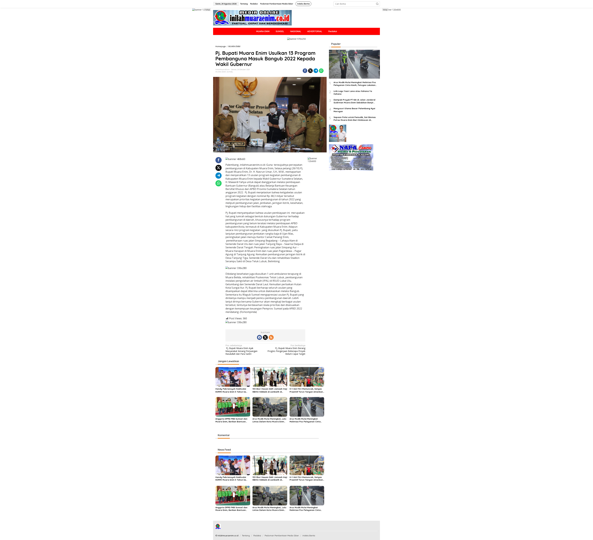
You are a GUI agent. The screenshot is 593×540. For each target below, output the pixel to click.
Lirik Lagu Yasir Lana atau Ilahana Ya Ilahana (353, 92)
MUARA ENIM (220, 72)
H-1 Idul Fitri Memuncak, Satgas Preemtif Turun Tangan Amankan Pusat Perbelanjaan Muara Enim (306, 390)
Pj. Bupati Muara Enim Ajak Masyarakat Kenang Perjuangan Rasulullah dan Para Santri (241, 349)
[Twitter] (265, 337)
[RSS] (271, 337)
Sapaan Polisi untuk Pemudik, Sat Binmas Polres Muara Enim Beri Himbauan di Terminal (355, 118)
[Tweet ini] (310, 70)
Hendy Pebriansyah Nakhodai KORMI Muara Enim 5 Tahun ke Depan (230, 390)
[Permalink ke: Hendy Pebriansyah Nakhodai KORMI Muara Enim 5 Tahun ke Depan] (232, 376)
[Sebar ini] (305, 70)
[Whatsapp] (321, 70)
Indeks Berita (309, 535)
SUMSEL (230, 72)
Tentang (246, 535)
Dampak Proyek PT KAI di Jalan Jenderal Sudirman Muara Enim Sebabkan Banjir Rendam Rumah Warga (354, 101)
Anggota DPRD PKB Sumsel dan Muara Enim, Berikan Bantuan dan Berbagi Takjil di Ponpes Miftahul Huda (231, 420)
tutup (207, 9)
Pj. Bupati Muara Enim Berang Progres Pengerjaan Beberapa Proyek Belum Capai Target (286, 349)
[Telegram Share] (315, 70)
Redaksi (257, 535)
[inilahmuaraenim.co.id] (252, 17)
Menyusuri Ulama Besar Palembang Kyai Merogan (354, 110)
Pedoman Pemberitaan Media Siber (282, 535)
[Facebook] (259, 337)
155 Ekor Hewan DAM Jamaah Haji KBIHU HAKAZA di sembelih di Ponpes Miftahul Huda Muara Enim (269, 390)
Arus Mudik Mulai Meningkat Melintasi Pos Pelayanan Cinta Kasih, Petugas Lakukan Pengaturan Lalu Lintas (305, 420)
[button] (377, 3)
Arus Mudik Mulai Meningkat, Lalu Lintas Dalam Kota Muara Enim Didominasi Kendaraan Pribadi (269, 420)
